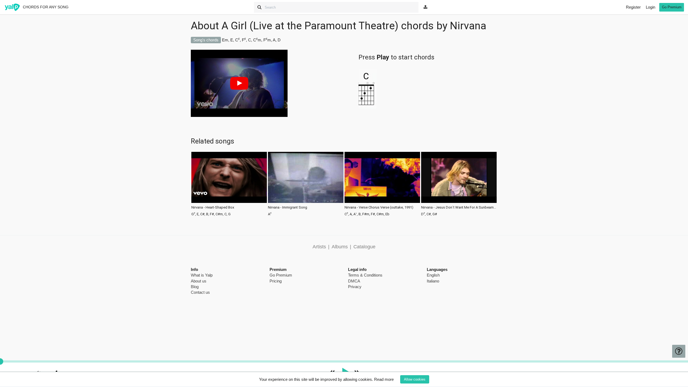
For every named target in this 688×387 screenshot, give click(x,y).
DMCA (354, 281)
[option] (229, 183)
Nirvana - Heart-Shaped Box (212, 207)
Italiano (433, 281)
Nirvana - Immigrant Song (287, 207)
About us (198, 281)
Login (650, 7)
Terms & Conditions (365, 275)
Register (633, 7)
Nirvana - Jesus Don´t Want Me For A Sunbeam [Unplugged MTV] (459, 207)
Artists (319, 246)
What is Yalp (202, 275)
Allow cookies (414, 379)
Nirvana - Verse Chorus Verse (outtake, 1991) (379, 207)
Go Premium (672, 7)
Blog (195, 286)
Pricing (276, 281)
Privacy (354, 286)
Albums (340, 246)
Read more (384, 379)
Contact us (200, 292)
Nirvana (468, 26)
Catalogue (364, 246)
